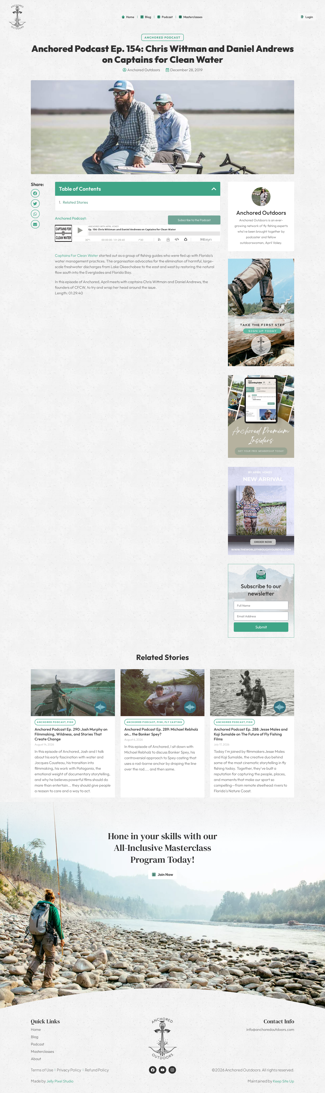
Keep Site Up (283, 1081)
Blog (34, 1036)
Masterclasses (42, 1051)
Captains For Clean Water (76, 255)
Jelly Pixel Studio (59, 1081)
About (36, 1058)
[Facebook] (152, 1070)
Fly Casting (173, 722)
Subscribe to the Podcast (194, 220)
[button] (35, 193)
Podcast (37, 1044)
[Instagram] (172, 1070)
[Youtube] (162, 1070)
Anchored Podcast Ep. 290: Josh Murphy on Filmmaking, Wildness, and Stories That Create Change (71, 734)
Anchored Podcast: (71, 218)
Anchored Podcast (162, 37)
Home (36, 1029)
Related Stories (75, 202)
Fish (70, 722)
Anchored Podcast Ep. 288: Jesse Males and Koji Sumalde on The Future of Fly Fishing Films (251, 734)
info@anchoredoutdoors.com (270, 1029)
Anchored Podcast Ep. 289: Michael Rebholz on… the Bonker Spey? (161, 731)
